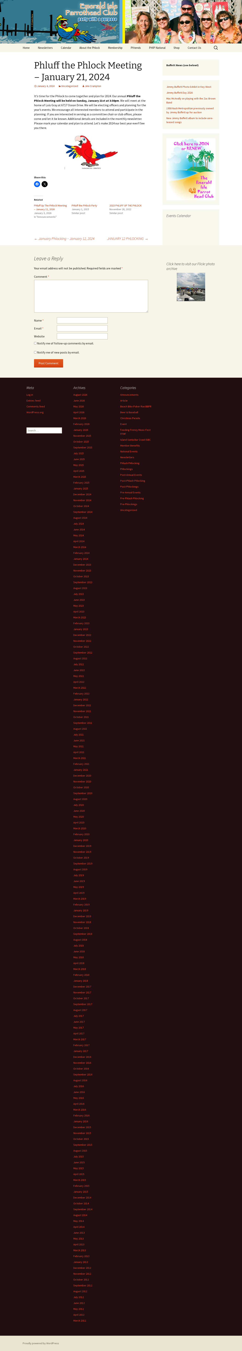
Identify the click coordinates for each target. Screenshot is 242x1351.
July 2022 (78, 664)
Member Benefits (130, 445)
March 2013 (79, 1250)
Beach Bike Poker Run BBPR (135, 406)
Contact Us (194, 48)
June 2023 (79, 599)
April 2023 (78, 611)
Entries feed (33, 400)
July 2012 (78, 1297)
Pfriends (136, 48)
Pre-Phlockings (128, 504)
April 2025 (78, 471)
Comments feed (35, 406)
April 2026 (78, 412)
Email (38, 328)
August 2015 (80, 1150)
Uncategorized (69, 86)
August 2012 (80, 1291)
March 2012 (79, 1320)
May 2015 (78, 1168)
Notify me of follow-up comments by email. (65, 343)
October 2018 (81, 928)
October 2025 (81, 441)
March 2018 (79, 969)
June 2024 (79, 529)
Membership (115, 48)
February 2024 (81, 553)
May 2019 (78, 887)
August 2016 (80, 1080)
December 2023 (82, 564)
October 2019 (81, 857)
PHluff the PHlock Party (84, 205)
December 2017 (82, 986)
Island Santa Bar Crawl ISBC (135, 439)
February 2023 (81, 623)
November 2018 (82, 922)
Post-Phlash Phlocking (132, 480)
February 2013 (81, 1256)
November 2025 (82, 435)
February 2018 (81, 975)
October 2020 (81, 787)
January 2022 (80, 699)
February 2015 (81, 1185)
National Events (129, 451)
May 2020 (78, 816)
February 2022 (81, 693)
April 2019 (78, 892)
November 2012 (82, 1273)
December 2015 (82, 1127)
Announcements (129, 394)
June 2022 (79, 670)
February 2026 (81, 424)
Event (123, 424)
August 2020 (80, 799)
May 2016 (78, 1098)
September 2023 (82, 582)
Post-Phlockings (129, 486)
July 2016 (78, 1086)
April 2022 (78, 682)
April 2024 (78, 541)
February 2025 (81, 482)
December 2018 (82, 916)
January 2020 (80, 840)
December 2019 (82, 846)
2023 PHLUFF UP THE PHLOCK (125, 205)
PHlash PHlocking (130, 463)
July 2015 (78, 1156)
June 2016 (79, 1092)
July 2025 (78, 453)
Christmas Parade (130, 418)
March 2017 (79, 1039)
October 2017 (81, 998)
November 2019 (82, 851)
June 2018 (79, 951)
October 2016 (81, 1068)
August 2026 (80, 394)
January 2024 (80, 558)
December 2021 (82, 705)
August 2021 (80, 728)
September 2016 (82, 1074)
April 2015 (78, 1174)
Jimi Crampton (93, 86)
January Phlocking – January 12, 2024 (64, 238)
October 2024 (81, 506)
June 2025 (79, 459)
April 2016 (78, 1103)
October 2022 (81, 646)
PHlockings (126, 469)
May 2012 (78, 1309)
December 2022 (82, 635)
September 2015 (82, 1144)
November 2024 (82, 500)
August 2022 (80, 658)
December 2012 (82, 1268)
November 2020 (82, 781)
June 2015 (79, 1162)
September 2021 (82, 723)
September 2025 (82, 447)
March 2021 (79, 758)
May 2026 (78, 406)
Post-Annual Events (131, 475)
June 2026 (79, 400)
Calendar (66, 48)
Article (124, 400)
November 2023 (82, 570)
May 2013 (78, 1238)
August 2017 (80, 1010)
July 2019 (78, 875)
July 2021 (78, 734)
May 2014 (78, 1221)
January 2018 (80, 980)
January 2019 (80, 910)
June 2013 (79, 1232)
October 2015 (81, 1139)
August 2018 (80, 939)
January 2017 (80, 1051)
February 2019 (81, 904)
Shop (177, 48)
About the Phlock (89, 48)
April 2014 (78, 1227)
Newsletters (45, 48)
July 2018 (78, 945)
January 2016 (80, 1121)
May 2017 (78, 1027)
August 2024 (80, 517)
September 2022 (82, 652)
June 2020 (79, 810)
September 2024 (82, 512)
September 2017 (82, 1004)
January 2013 (80, 1262)
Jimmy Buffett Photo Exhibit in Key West (188, 86)
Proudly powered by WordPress (41, 1343)
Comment (41, 276)
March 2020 (79, 828)
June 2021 (79, 740)
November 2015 (82, 1133)
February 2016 (81, 1115)
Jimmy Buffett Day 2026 (179, 92)
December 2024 (82, 494)
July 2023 (78, 594)
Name (39, 320)
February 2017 (81, 1045)
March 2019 (79, 898)
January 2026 (80, 430)
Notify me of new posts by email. (58, 352)
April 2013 (78, 1244)
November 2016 (82, 1062)
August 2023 (80, 588)
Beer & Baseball (129, 412)
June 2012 (79, 1303)
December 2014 (82, 1197)
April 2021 (78, 752)
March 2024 (79, 547)
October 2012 (81, 1279)
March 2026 (79, 418)
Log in (29, 394)
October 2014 (81, 1203)
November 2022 (82, 641)
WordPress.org (35, 412)
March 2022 (79, 687)
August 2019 (80, 869)
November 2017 (82, 992)
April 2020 (78, 822)
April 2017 (78, 1033)
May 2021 (78, 746)
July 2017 (78, 1016)
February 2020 (81, 834)
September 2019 (82, 863)
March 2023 (79, 617)
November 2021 (82, 711)
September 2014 (82, 1209)
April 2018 (78, 963)
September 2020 (82, 793)
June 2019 (79, 881)
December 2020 (82, 775)
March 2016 (79, 1109)
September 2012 (82, 1285)
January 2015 (80, 1191)
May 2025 (78, 465)
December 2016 (82, 1057)
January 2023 (80, 629)
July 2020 (78, 805)
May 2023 (78, 605)
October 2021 (81, 717)
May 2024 (78, 535)
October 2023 (81, 576)
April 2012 (78, 1314)
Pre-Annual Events (130, 492)
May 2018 (78, 957)
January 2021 (80, 769)
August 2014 (80, 1215)
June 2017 (79, 1021)
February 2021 (81, 764)
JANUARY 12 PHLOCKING (127, 238)
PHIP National (157, 48)
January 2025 (80, 488)
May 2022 (78, 676)
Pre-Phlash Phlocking (132, 498)
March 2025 (79, 476)
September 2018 (82, 934)
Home (26, 48)
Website (39, 336)
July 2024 (78, 523)
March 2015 (79, 1180)
